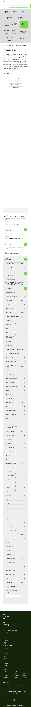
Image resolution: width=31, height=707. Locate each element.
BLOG (25, 673)
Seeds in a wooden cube (21, 128)
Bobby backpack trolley (12, 268)
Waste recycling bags (12, 224)
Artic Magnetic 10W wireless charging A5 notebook (14, 283)
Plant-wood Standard (22, 156)
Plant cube (8, 184)
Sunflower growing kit (21, 98)
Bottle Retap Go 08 (11, 253)
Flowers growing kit (8, 98)
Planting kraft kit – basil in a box (21, 186)
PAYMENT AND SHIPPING (6, 675)
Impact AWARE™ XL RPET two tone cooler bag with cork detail (15, 239)
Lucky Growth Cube (7, 157)
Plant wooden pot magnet (9, 128)
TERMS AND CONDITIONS (7, 665)
